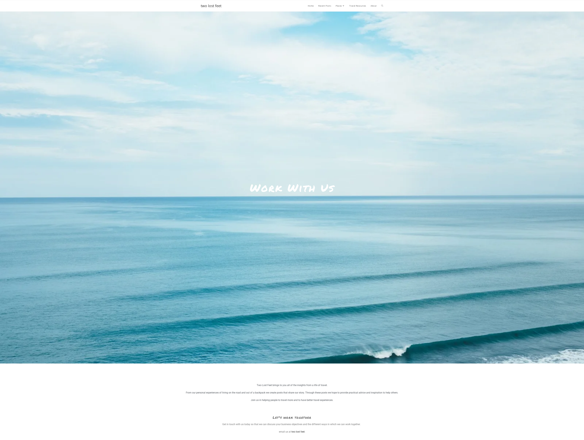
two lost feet (211, 5)
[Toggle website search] (382, 5)
